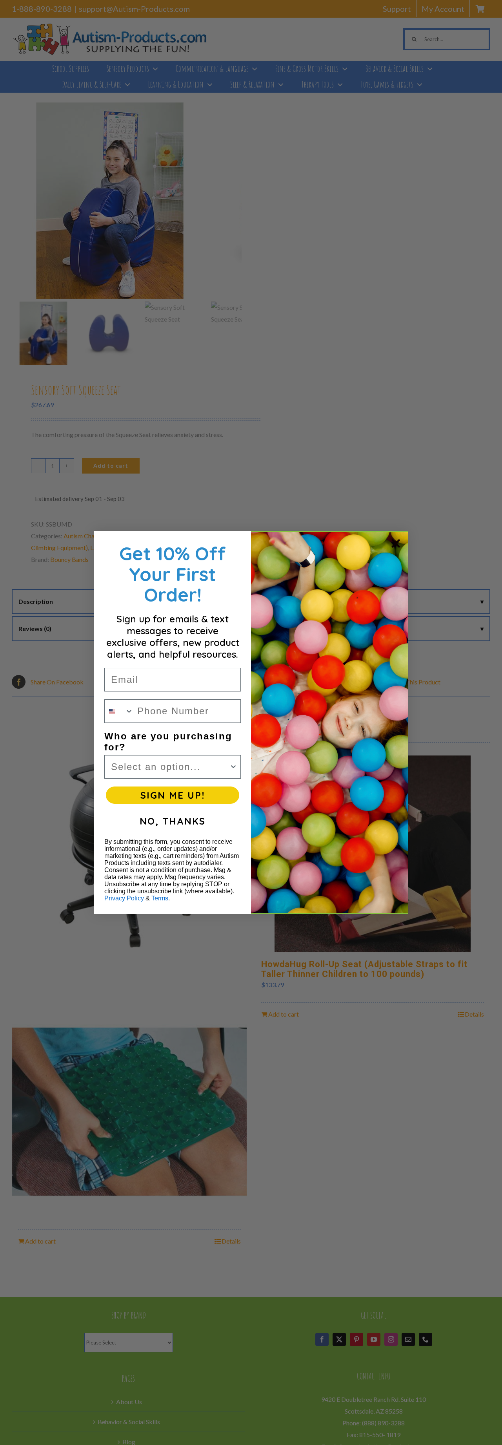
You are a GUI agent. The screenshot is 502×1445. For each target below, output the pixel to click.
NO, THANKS (173, 821)
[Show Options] (233, 766)
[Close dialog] (395, 543)
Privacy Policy (124, 898)
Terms (159, 898)
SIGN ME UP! (172, 795)
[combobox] (119, 711)
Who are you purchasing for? (168, 741)
